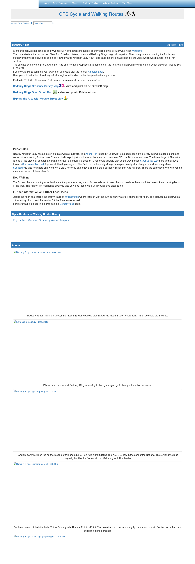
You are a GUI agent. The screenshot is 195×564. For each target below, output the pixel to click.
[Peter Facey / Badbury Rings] (97, 492)
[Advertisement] (97, 33)
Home (46, 3)
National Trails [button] (90, 3)
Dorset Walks (67, 203)
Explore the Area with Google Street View (38, 98)
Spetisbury (19, 167)
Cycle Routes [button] (59, 3)
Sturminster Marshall (33, 164)
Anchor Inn (91, 153)
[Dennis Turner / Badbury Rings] (97, 420)
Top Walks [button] (127, 3)
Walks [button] (74, 3)
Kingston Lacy (95, 71)
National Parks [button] (110, 3)
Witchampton (72, 196)
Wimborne (137, 50)
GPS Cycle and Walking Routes (91, 14)
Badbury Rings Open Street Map (33, 92)
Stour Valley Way (149, 160)
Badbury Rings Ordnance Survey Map (36, 86)
